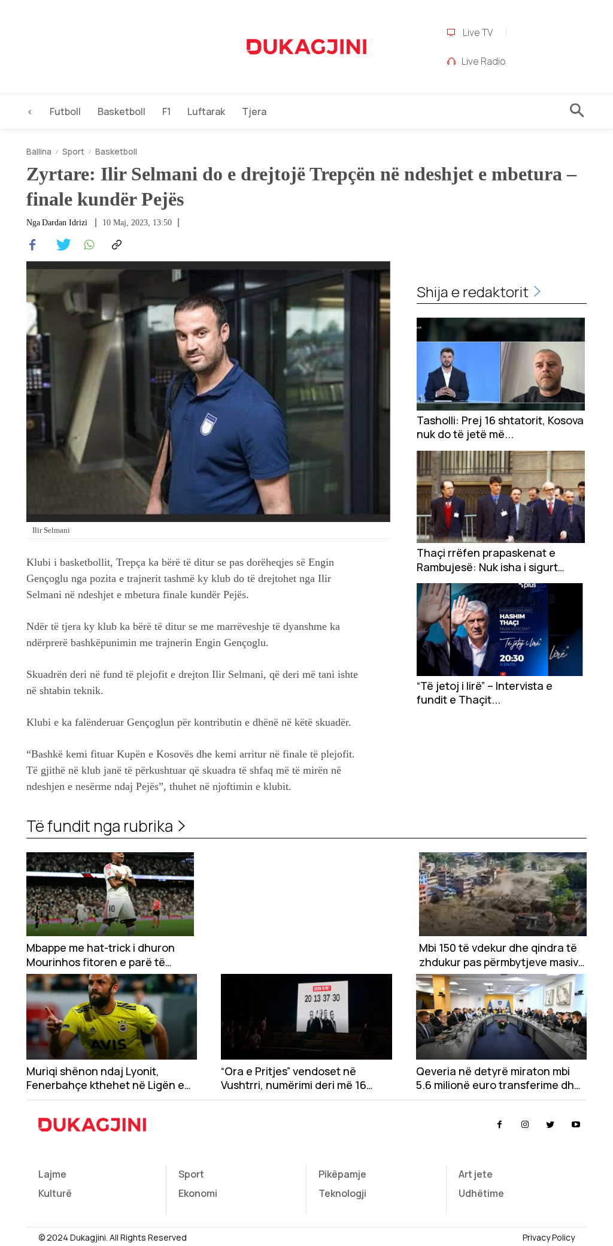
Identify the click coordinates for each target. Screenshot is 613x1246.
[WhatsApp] (87, 245)
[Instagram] (525, 1125)
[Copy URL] (115, 245)
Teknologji (342, 1193)
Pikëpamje (342, 1174)
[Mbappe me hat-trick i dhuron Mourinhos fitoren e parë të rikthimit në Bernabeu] (110, 894)
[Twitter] (60, 245)
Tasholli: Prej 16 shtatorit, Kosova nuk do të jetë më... (500, 427)
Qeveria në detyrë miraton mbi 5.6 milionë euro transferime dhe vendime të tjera (498, 1078)
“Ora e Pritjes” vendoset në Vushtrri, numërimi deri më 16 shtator (293, 1078)
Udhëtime (481, 1193)
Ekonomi (197, 1193)
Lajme (52, 1174)
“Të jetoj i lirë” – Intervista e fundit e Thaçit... (485, 693)
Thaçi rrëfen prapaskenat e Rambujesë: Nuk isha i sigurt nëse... (487, 560)
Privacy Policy (549, 1237)
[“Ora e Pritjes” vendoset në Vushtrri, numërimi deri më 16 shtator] (306, 1017)
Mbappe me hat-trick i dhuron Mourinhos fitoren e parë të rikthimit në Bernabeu (100, 955)
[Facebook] (32, 245)
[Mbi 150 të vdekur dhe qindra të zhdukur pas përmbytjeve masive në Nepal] (503, 894)
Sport (73, 151)
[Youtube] (576, 1125)
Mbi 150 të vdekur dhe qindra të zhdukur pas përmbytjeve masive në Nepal (502, 955)
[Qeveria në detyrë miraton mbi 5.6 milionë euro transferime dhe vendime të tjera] (501, 1017)
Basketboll (116, 151)
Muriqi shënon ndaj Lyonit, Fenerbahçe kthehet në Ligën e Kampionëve (105, 1078)
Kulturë (55, 1193)
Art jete (476, 1174)
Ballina (38, 151)
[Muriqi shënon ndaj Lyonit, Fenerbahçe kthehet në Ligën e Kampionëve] (111, 1017)
